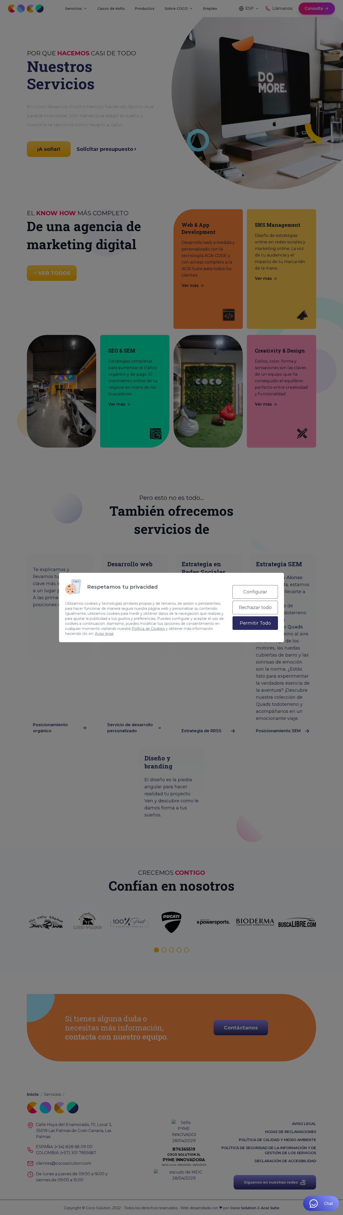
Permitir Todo (255, 623)
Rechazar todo (255, 607)
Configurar (255, 592)
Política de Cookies (148, 628)
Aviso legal (104, 633)
